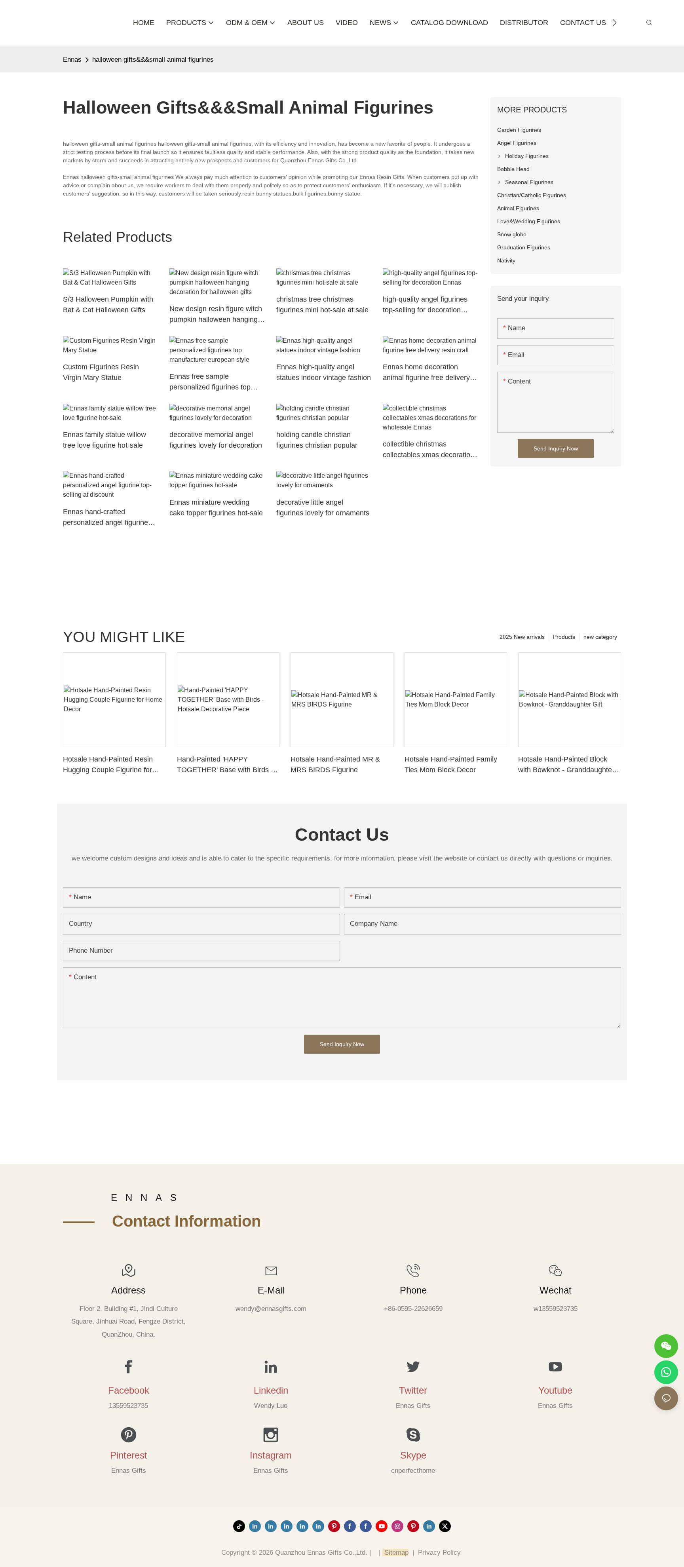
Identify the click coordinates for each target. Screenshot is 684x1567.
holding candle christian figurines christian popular (316, 440)
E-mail (271, 1290)
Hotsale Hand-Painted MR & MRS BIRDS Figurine (335, 764)
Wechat (556, 1290)
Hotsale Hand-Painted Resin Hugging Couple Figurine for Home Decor (108, 765)
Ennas (72, 59)
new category (600, 637)
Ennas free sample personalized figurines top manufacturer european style (214, 382)
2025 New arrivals (522, 637)
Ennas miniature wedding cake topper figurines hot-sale (216, 507)
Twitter (413, 1390)
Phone (413, 1290)
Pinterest (128, 1455)
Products (564, 637)
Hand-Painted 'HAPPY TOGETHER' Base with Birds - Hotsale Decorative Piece (225, 765)
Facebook (128, 1390)
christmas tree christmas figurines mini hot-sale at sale (322, 304)
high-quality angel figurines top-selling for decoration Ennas (425, 305)
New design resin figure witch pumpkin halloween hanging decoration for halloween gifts (215, 315)
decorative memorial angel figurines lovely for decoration (215, 440)
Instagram (271, 1455)
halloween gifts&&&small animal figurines (153, 59)
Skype (413, 1455)
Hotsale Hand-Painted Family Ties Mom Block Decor (451, 764)
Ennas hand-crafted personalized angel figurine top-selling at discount (105, 518)
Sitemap (395, 1552)
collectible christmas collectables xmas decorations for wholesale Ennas (430, 450)
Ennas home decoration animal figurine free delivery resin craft (426, 373)
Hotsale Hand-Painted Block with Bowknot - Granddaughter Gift (566, 765)
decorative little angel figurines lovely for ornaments (322, 507)
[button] (614, 22)
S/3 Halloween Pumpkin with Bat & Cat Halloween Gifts (108, 304)
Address (128, 1290)
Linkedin (271, 1390)
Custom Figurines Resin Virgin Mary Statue (101, 372)
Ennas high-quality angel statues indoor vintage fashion (323, 372)
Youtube (555, 1390)
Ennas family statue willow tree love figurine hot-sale (104, 440)
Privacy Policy (439, 1552)
